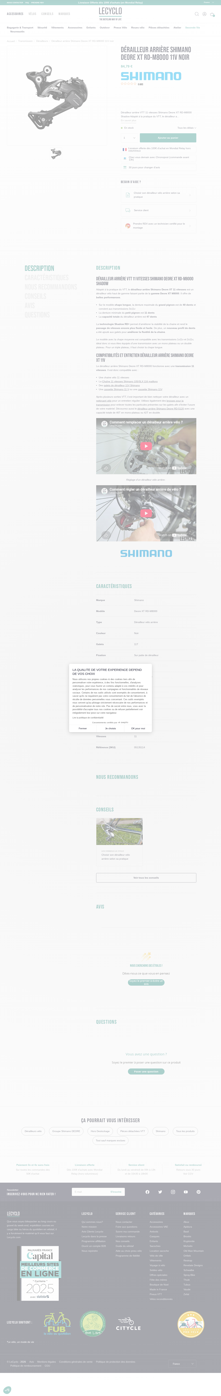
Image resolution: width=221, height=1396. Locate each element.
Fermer (83, 728)
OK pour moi (138, 728)
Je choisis (110, 728)
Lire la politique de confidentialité (88, 718)
